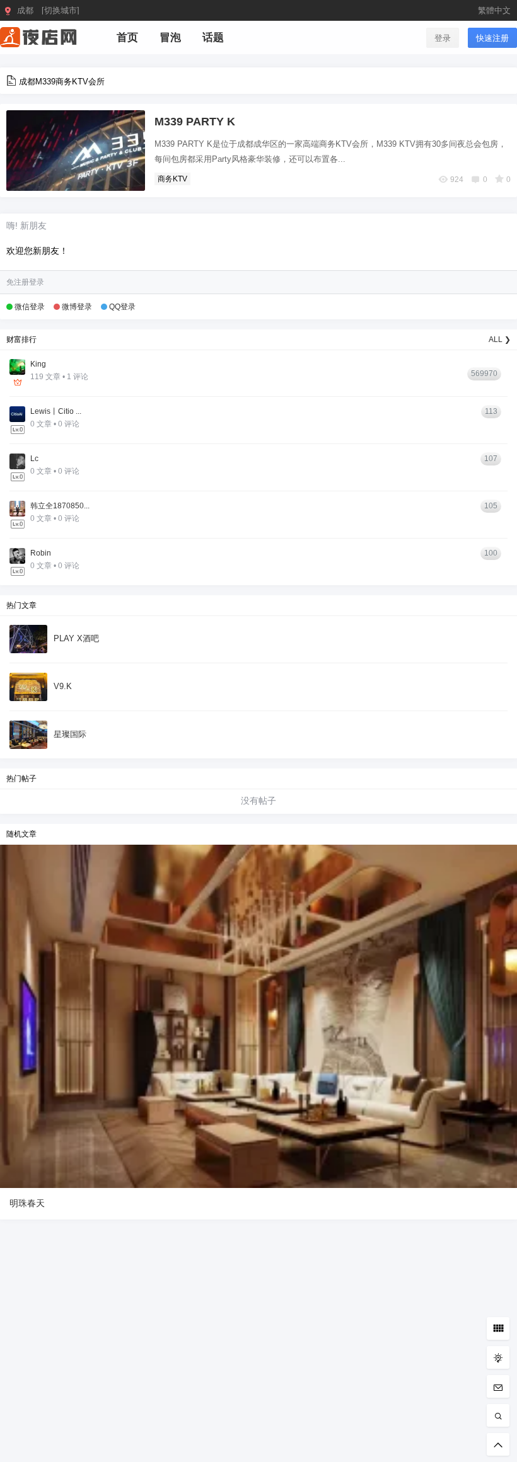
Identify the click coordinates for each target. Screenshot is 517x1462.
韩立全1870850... (60, 505)
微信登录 (30, 306)
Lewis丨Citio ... (55, 411)
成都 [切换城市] (48, 10)
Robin (40, 553)
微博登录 (77, 306)
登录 (442, 38)
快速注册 (492, 38)
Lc (34, 458)
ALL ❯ (500, 339)
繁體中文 (494, 10)
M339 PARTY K (194, 121)
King (38, 364)
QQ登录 (122, 306)
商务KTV (172, 178)
